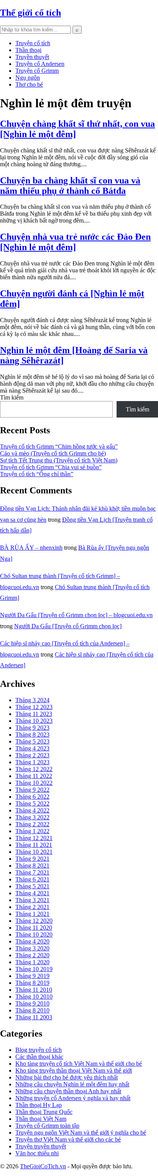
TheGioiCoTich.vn (43, 1166)
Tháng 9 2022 (32, 789)
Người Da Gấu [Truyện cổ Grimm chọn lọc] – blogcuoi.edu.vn (76, 615)
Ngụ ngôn (27, 77)
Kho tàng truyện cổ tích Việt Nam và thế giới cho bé (78, 1063)
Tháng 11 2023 (33, 714)
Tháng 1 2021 (32, 914)
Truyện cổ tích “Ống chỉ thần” (36, 474)
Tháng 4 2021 (32, 893)
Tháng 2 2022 (32, 824)
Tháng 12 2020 (34, 920)
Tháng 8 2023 (32, 734)
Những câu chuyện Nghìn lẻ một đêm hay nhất (72, 1084)
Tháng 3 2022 (32, 817)
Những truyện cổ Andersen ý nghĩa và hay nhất (72, 1098)
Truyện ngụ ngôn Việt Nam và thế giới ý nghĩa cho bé (80, 1132)
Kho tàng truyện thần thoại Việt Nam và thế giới (73, 1070)
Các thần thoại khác (39, 1056)
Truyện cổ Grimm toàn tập (47, 1125)
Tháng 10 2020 (34, 934)
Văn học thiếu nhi (37, 1153)
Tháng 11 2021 (33, 845)
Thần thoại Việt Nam (40, 1118)
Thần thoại (28, 50)
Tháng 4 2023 (32, 748)
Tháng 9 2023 (32, 727)
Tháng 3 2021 (32, 900)
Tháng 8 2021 (32, 865)
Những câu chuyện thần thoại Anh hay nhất (68, 1091)
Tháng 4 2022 (32, 810)
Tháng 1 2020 (32, 962)
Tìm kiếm (11, 397)
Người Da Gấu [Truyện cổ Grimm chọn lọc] (68, 626)
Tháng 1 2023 (32, 762)
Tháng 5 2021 (32, 886)
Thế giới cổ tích (30, 13)
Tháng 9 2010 (32, 1003)
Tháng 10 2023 (34, 720)
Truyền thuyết (32, 57)
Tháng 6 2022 (32, 796)
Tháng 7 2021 (32, 872)
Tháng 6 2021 (32, 879)
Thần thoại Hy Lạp (38, 1105)
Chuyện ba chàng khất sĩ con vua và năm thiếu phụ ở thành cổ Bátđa (70, 185)
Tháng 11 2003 (33, 1017)
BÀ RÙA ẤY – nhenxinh (31, 547)
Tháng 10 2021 (34, 851)
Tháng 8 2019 (32, 982)
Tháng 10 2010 (34, 996)
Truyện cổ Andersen (39, 64)
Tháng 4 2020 (32, 941)
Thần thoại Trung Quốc (43, 1112)
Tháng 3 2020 (32, 948)
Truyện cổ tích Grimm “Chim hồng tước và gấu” (59, 446)
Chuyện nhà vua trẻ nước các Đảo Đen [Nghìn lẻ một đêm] (75, 242)
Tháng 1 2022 (32, 831)
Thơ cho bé (29, 84)
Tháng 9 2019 (32, 976)
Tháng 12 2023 (34, 707)
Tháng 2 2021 (32, 907)
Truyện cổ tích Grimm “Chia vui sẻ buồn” (51, 467)
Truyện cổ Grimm (37, 70)
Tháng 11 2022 (33, 776)
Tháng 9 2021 (32, 858)
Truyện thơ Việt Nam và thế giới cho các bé (68, 1139)
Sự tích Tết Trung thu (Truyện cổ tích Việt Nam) (58, 460)
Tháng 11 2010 (33, 989)
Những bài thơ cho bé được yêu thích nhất (66, 1077)
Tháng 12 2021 (34, 838)
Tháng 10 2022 (34, 783)
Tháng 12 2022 (34, 769)
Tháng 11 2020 (33, 927)
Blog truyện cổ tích (38, 1050)
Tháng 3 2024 (32, 700)
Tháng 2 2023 (32, 755)
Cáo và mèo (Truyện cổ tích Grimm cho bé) (53, 453)
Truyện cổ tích (32, 43)
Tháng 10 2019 (34, 969)
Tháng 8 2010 (32, 1010)
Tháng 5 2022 (32, 803)
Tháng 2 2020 (32, 955)
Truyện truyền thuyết (40, 1146)
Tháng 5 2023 (32, 741)
